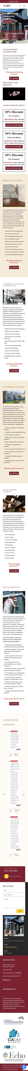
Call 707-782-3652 (15, 125)
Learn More (16, 876)
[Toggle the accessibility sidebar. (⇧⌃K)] (24, 1067)
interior (5, 309)
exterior (11, 309)
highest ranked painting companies (16, 65)
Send (20, 911)
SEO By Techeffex (14, 1069)
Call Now (9, 21)
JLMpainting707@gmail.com (10, 947)
